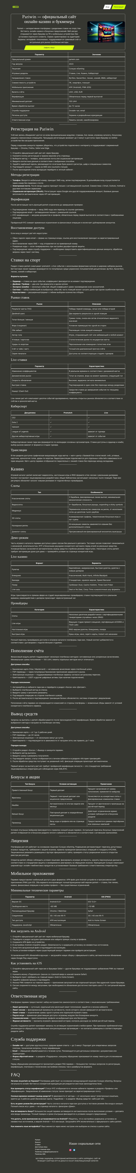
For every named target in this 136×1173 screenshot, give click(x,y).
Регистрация (119, 7)
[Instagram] (70, 1150)
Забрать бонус (49, 48)
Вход (108, 7)
